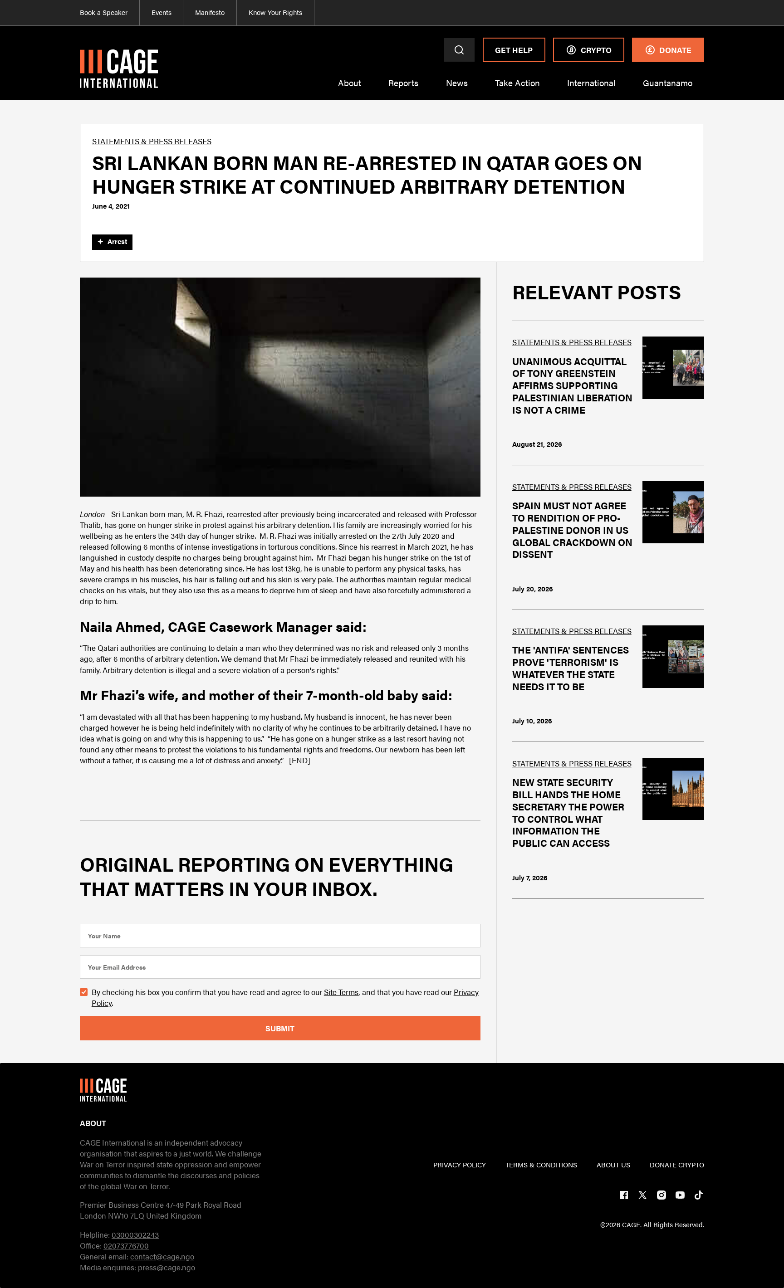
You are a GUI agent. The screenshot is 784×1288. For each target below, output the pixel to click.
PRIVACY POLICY (459, 1165)
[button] (349, 89)
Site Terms (341, 991)
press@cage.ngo (166, 1267)
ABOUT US (613, 1165)
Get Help (514, 49)
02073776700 (126, 1245)
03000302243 (135, 1234)
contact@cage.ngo (162, 1256)
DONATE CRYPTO (677, 1165)
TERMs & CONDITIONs (541, 1165)
